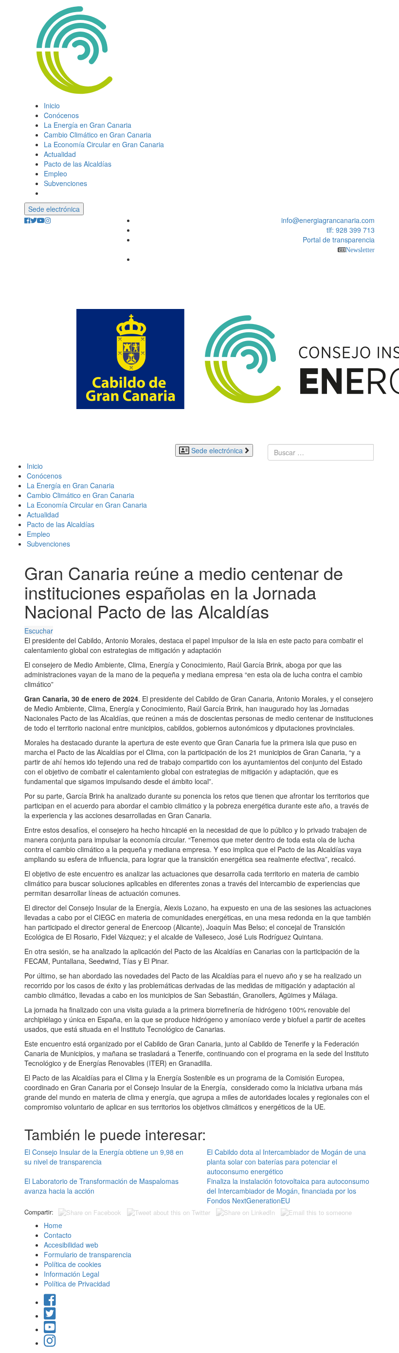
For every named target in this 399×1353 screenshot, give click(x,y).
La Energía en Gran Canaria (87, 125)
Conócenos (61, 115)
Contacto (58, 1235)
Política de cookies (72, 1264)
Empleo (55, 173)
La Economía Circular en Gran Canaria (104, 144)
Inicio (52, 105)
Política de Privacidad (77, 1283)
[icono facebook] (27, 220)
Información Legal (71, 1274)
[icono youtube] (41, 220)
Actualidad (60, 154)
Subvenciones (65, 183)
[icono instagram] (48, 220)
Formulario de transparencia (87, 1254)
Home (53, 1225)
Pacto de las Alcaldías (77, 164)
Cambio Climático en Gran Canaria (97, 134)
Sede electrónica (54, 209)
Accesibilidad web (71, 1245)
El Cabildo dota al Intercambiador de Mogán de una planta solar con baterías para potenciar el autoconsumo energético (286, 1161)
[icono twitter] (33, 220)
